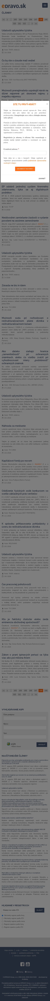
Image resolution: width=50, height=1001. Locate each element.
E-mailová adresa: (11, 149)
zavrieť (42, 178)
